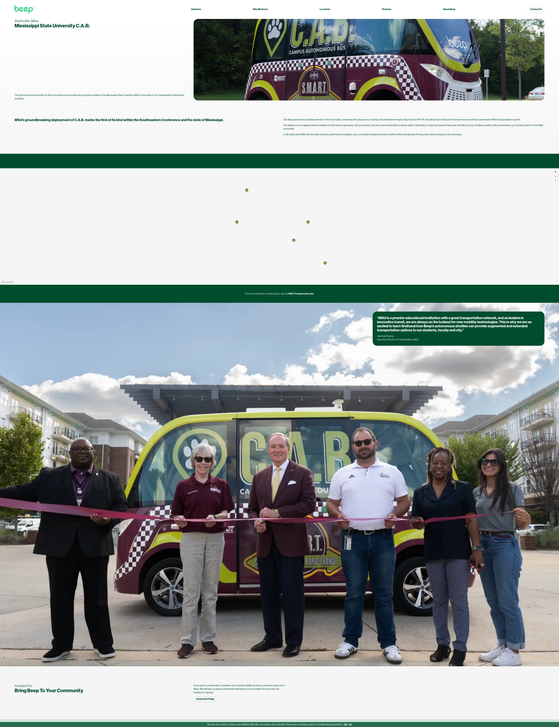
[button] (246, 190)
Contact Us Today (205, 699)
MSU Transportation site (301, 293)
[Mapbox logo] (7, 282)
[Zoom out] (555, 176)
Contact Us (536, 9)
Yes (345, 724)
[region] (279, 226)
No (350, 724)
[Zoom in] (555, 172)
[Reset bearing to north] (555, 180)
